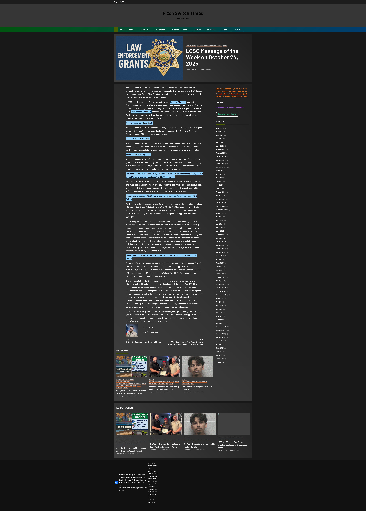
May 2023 (219, 266)
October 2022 (220, 291)
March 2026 (220, 146)
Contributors (144, 29)
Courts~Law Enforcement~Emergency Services (209, 45)
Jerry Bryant (128, 385)
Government (160, 29)
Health (177, 381)
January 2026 (220, 153)
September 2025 (221, 167)
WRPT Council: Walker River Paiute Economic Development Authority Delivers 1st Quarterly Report (184, 341)
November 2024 (221, 203)
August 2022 (220, 298)
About (122, 29)
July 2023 (219, 259)
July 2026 (219, 132)
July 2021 (219, 344)
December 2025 (221, 157)
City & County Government (123, 381)
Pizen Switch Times (183, 13)
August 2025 (220, 171)
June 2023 (219, 263)
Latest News (161, 383)
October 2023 (220, 249)
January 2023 (220, 281)
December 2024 (221, 199)
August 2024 (220, 213)
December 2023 (221, 242)
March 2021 (220, 359)
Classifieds (237, 29)
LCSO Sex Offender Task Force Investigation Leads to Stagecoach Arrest (232, 445)
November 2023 (221, 245)
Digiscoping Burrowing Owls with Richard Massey (143, 340)
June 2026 (219, 135)
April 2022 (219, 313)
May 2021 (219, 352)
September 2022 (221, 295)
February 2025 (220, 192)
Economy (197, 29)
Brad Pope (151, 379)
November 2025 (221, 160)
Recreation (211, 29)
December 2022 (221, 284)
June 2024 (219, 220)
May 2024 (219, 224)
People (185, 29)
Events (144, 383)
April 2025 (219, 185)
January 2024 (220, 238)
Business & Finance (191, 45)
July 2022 (219, 302)
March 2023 (220, 274)
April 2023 (219, 270)
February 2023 (220, 277)
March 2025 (220, 188)
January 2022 (220, 323)
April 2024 (219, 227)
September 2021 (221, 337)
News (131, 29)
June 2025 (219, 178)
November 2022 (221, 288)
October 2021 (220, 334)
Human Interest (120, 385)
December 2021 (221, 327)
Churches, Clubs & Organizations (125, 379)
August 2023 (220, 256)
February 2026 (220, 149)
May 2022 (219, 309)
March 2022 (220, 316)
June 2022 (219, 305)
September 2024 (221, 210)
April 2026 (219, 142)
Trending (125, 387)
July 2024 (219, 217)
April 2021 (219, 355)
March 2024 (220, 231)
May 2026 (219, 139)
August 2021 (220, 341)
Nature (224, 29)
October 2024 (220, 206)
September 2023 (221, 252)
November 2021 (221, 330)
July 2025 (219, 174)
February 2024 (220, 235)
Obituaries (175, 29)
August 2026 (220, 128)
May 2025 (219, 181)
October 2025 (220, 164)
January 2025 (220, 196)
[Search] (250, 29)
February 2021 (220, 362)
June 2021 (219, 348)
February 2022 (220, 320)
